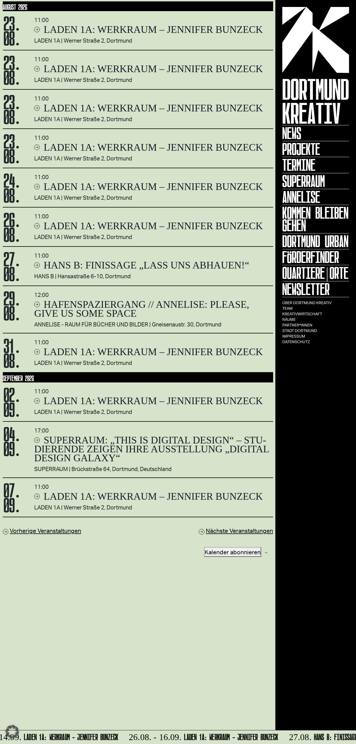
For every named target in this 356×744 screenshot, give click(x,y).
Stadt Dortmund (299, 330)
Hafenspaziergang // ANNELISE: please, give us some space (141, 309)
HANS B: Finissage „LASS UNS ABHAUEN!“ (145, 265)
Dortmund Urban (315, 241)
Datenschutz (296, 341)
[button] (12, 731)
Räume (289, 319)
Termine (298, 165)
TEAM (287, 308)
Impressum (293, 336)
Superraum (303, 181)
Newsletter (306, 289)
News (291, 133)
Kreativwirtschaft (302, 313)
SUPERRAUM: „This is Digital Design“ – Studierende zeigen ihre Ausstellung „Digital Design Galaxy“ (151, 449)
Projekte (301, 149)
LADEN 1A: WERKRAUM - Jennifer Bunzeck (200, 736)
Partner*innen (297, 325)
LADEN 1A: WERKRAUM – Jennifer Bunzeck (152, 29)
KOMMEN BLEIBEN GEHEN (315, 219)
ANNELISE (301, 197)
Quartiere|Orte (315, 273)
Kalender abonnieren (233, 552)
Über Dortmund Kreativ (307, 302)
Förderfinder (310, 257)
